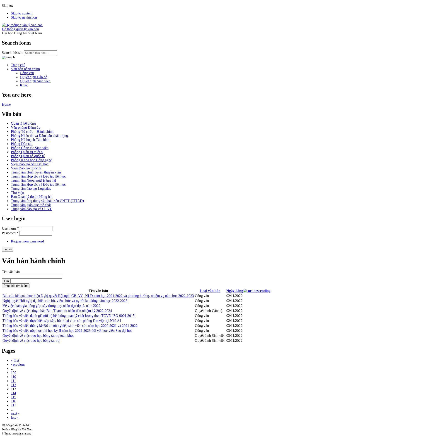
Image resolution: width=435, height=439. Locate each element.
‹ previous (18, 364)
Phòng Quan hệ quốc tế (28, 156)
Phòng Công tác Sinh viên (29, 148)
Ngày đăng (234, 291)
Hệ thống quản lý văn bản (20, 29)
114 (13, 393)
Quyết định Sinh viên (35, 81)
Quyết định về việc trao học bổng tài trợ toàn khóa (38, 335)
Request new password (27, 241)
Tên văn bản (11, 272)
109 (13, 373)
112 (13, 385)
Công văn (27, 73)
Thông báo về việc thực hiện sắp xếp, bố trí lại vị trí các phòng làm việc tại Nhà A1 (61, 321)
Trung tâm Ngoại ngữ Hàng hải (33, 180)
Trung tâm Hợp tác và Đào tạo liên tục (38, 176)
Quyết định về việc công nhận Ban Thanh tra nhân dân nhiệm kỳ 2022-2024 (57, 311)
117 (13, 405)
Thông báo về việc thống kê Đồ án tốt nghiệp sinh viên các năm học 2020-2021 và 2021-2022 (70, 325)
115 (13, 397)
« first (15, 360)
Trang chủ (18, 65)
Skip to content (21, 13)
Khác (24, 85)
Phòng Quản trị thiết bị (27, 152)
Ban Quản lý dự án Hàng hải (31, 197)
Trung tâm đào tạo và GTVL (31, 209)
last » (14, 417)
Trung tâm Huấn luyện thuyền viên (36, 172)
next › (15, 413)
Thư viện (17, 193)
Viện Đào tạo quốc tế (26, 168)
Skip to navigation (24, 17)
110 (13, 377)
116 (13, 401)
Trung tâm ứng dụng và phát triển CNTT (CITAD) (47, 201)
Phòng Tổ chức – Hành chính (32, 131)
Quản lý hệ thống (23, 123)
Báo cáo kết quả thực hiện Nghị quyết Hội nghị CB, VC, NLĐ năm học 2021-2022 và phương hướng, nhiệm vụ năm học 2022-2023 (98, 296)
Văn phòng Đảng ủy (25, 127)
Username (10, 228)
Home (6, 104)
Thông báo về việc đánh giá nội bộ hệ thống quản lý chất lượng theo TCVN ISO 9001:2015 (68, 316)
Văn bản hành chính (25, 69)
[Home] (22, 25)
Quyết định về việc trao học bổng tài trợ (30, 340)
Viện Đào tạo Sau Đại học (29, 164)
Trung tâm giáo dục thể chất (31, 205)
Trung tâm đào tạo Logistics (31, 188)
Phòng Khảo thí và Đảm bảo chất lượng (39, 136)
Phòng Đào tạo (21, 144)
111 (13, 381)
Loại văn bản (210, 291)
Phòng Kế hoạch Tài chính (30, 140)
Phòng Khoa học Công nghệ (31, 160)
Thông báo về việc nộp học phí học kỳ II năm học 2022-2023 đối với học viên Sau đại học (67, 330)
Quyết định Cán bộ (33, 77)
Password (10, 233)
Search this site (13, 53)
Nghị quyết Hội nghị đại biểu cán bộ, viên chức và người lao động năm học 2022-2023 (64, 301)
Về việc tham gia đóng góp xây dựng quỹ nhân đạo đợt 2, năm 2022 (51, 306)
